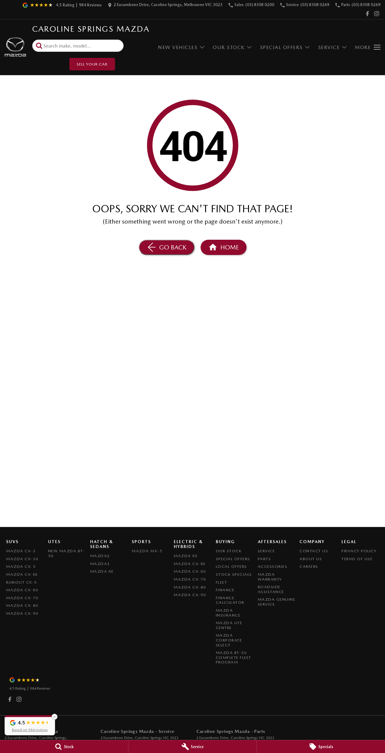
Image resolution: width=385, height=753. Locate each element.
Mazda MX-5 (147, 551)
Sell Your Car (92, 64)
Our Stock (229, 47)
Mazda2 (100, 555)
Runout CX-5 (21, 582)
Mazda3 (100, 563)
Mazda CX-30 (22, 559)
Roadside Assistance (271, 589)
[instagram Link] (376, 13)
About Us (310, 559)
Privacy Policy (358, 551)
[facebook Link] (367, 13)
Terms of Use (357, 559)
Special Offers (281, 47)
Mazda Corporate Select (229, 640)
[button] (30, 725)
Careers (308, 566)
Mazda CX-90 (22, 613)
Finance (225, 590)
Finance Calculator (230, 600)
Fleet (221, 582)
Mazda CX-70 (22, 598)
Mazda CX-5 (21, 566)
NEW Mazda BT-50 (66, 553)
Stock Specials (234, 574)
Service (329, 47)
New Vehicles (178, 47)
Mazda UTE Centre (229, 625)
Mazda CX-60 (22, 590)
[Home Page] (15, 47)
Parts (264, 559)
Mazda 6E (102, 571)
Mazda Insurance (228, 612)
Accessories (273, 566)
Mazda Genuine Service (277, 601)
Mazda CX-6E (22, 574)
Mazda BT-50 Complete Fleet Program (233, 657)
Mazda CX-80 (22, 605)
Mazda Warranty (270, 577)
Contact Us (313, 551)
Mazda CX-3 (21, 551)
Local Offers (231, 566)
